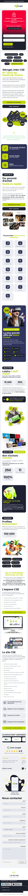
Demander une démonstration (14, 612)
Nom (24, 801)
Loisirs (21, 54)
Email (24, 814)
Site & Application (17, 60)
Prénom (23, 807)
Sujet (24, 827)
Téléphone (23, 820)
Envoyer (22, 862)
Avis (25, 60)
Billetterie (9, 57)
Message (23, 846)
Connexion (8, 44)
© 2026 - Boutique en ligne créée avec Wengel (14, 894)
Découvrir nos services (14, 102)
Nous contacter (14, 106)
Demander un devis (17, 63)
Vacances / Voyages (6, 60)
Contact (7, 63)
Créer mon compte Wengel (14, 28)
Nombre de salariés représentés (17, 839)
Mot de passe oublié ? (8, 47)
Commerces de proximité (11, 54)
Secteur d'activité (21, 833)
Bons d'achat (17, 57)
